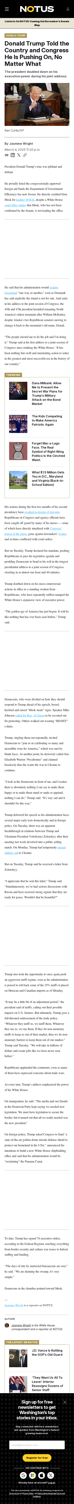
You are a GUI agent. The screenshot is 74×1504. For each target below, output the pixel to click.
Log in (51, 1482)
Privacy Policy (28, 1493)
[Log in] (67, 9)
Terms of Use (14, 1493)
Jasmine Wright (21, 143)
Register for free (37, 1457)
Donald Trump (15, 35)
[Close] (65, 1402)
